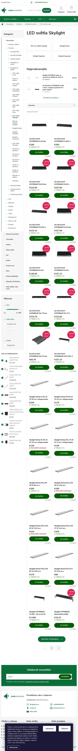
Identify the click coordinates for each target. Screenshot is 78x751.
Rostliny (11, 225)
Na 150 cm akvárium (15, 160)
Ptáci (7, 271)
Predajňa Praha (5, 2)
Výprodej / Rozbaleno (13, 281)
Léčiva (10, 214)
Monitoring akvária (16, 194)
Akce (9, 327)
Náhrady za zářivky (16, 176)
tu (24, 742)
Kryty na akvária (15, 79)
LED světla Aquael (15, 85)
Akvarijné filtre (14, 52)
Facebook (33, 708)
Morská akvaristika (12, 234)
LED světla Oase (15, 111)
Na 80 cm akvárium (15, 171)
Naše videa (33, 711)
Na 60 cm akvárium (15, 166)
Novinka (10, 331)
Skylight (10, 345)
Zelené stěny (10, 250)
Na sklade (11, 324)
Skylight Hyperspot (15, 138)
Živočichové (12, 228)
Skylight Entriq (17, 128)
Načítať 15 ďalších (50, 639)
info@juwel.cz (34, 704)
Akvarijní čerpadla (15, 55)
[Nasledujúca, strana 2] (51, 648)
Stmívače (15, 181)
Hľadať (46, 10)
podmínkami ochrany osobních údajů (37, 682)
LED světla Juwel (15, 74)
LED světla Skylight (15, 117)
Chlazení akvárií (15, 59)
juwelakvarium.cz (59, 708)
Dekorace (11, 203)
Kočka (8, 260)
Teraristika (9, 239)
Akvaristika (10, 40)
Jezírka (8, 245)
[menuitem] (11, 19)
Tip (8, 334)
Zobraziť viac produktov (50, 98)
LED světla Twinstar (15, 144)
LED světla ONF (15, 106)
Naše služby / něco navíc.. (12, 288)
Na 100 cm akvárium (15, 150)
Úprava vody (12, 221)
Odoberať (65, 677)
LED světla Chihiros (15, 95)
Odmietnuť (50, 728)
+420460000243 (58, 704)
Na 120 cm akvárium (15, 155)
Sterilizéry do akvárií (14, 63)
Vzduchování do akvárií (15, 190)
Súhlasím (64, 728)
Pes (7, 255)
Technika (11, 48)
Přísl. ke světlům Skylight (14, 123)
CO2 (9, 199)
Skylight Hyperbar (15, 133)
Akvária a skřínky (13, 44)
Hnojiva (10, 206)
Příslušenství (12, 217)
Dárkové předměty (12, 276)
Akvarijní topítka (15, 185)
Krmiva (10, 210)
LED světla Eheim (15, 101)
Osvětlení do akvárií (14, 69)
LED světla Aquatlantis (16, 90)
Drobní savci (10, 266)
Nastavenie (13, 747)
